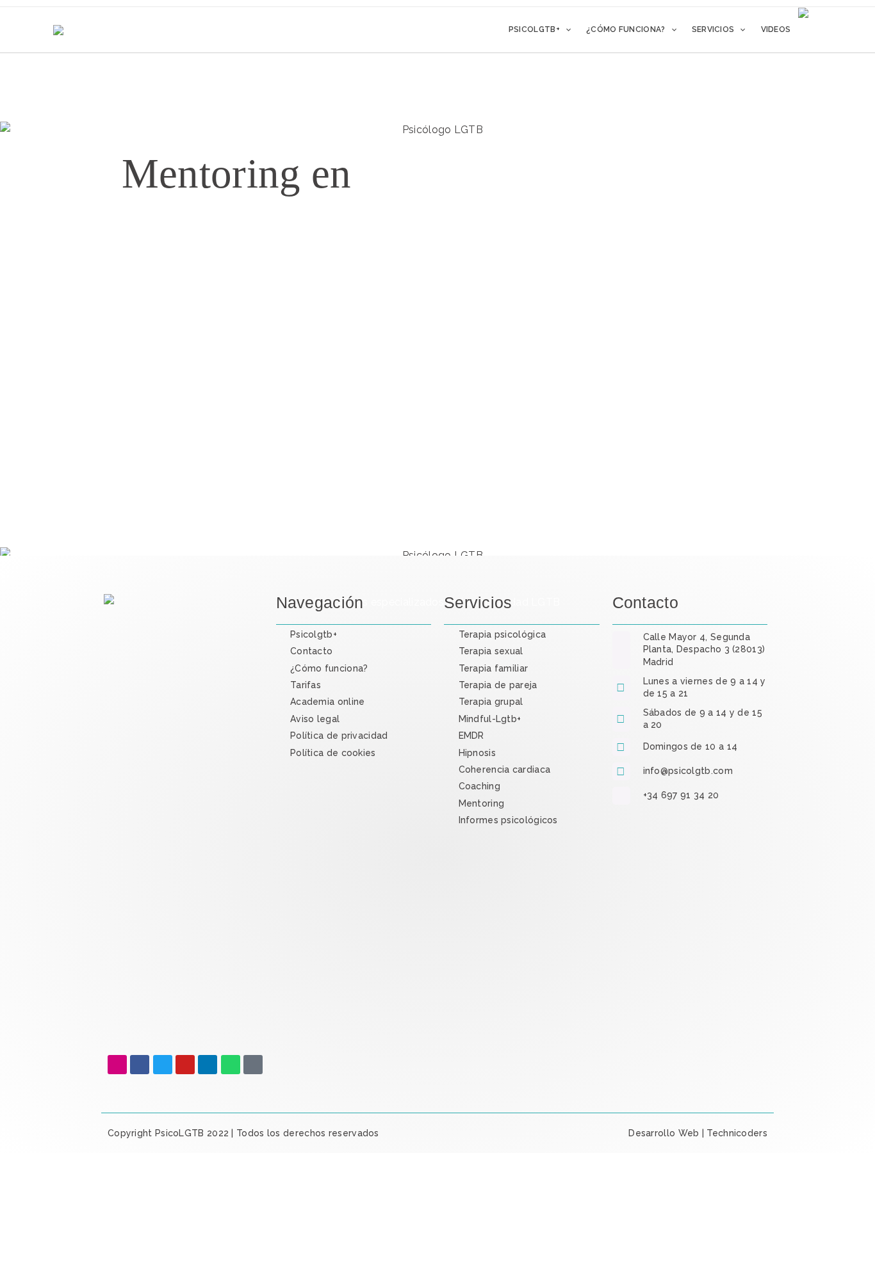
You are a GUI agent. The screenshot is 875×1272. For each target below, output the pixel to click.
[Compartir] (82, 1240)
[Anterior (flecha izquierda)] (15, 1262)
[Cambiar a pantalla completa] (48, 1240)
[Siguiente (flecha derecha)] (48, 1262)
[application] (565, 29)
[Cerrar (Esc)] (116, 1240)
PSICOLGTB (198, 1179)
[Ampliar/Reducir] (15, 1240)
